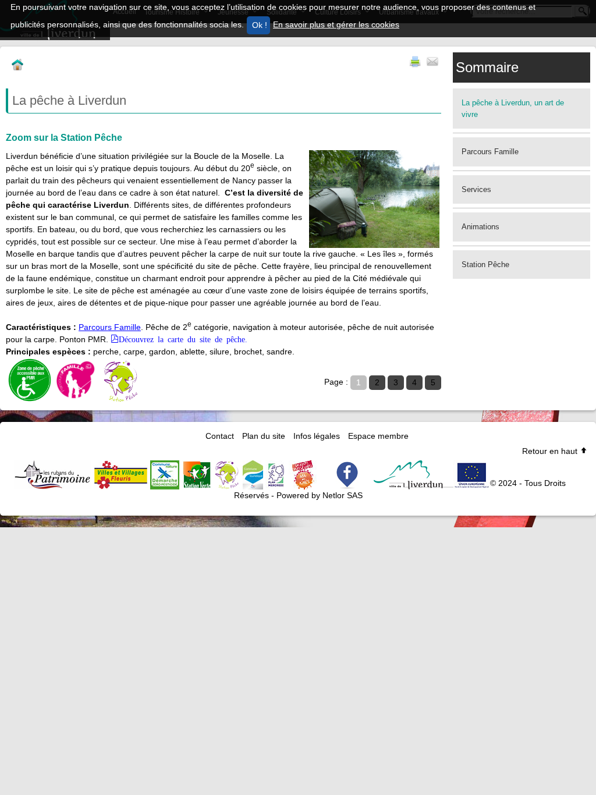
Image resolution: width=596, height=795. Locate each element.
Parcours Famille (110, 327)
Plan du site (263, 436)
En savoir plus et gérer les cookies (336, 24)
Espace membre (378, 436)
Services (476, 189)
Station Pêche (485, 264)
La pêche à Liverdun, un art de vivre (513, 108)
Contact (219, 436)
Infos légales (316, 436)
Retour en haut (551, 451)
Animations (480, 226)
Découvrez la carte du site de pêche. (183, 339)
